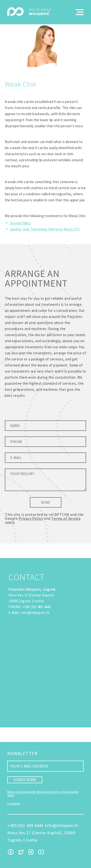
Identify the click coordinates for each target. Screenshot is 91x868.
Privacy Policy (31, 518)
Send (45, 502)
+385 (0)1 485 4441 (36, 606)
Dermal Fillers (20, 223)
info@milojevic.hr (36, 612)
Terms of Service (66, 518)
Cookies (13, 803)
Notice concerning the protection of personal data (42, 793)
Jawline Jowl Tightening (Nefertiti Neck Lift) (45, 229)
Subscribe (24, 780)
